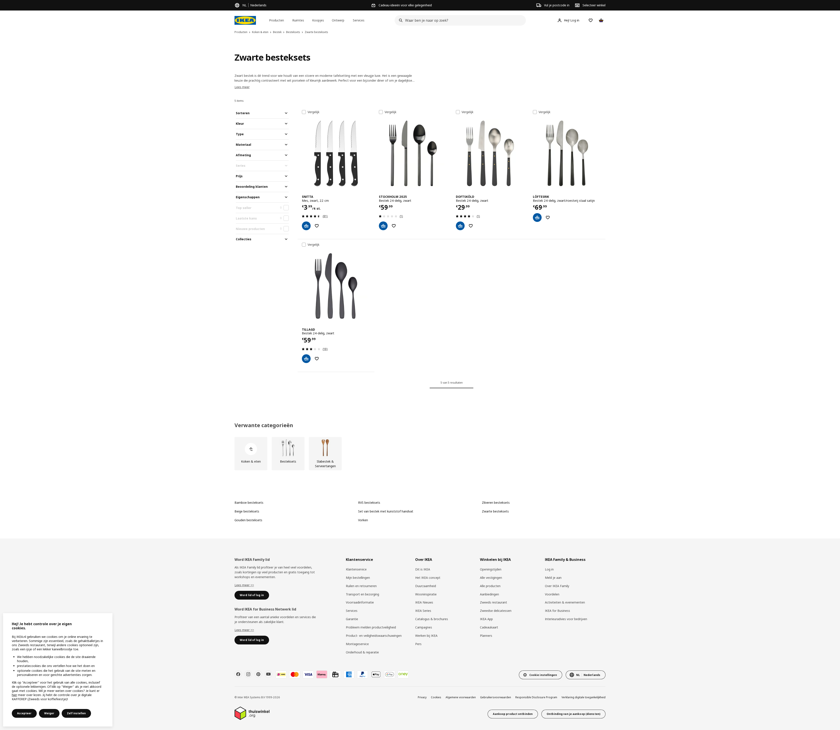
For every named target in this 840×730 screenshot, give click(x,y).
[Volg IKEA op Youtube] (268, 674)
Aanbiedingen (489, 594)
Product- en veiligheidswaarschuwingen (374, 635)
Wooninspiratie (426, 594)
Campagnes (423, 627)
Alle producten (490, 586)
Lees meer (242, 87)
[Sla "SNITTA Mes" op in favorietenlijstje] (316, 225)
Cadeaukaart (489, 627)
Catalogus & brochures (431, 619)
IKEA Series (423, 611)
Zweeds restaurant (493, 602)
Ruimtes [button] (298, 20)
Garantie (352, 619)
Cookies (436, 697)
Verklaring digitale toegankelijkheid (584, 697)
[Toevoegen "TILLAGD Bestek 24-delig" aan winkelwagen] (306, 358)
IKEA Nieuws (424, 602)
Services (351, 611)
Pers (418, 644)
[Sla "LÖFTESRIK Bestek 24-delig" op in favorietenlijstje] (547, 217)
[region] (57, 669)
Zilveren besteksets (496, 502)
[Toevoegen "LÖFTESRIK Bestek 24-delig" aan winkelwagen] (537, 217)
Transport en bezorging (362, 594)
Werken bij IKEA (426, 635)
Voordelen (552, 594)
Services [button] (358, 20)
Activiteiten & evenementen (565, 602)
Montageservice (357, 644)
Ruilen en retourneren (361, 586)
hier (14, 695)
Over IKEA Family (557, 586)
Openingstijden (490, 569)
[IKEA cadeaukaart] (335, 674)
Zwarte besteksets (495, 511)
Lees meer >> (244, 585)
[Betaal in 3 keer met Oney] (403, 674)
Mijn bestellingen (358, 578)
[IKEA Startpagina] (245, 20)
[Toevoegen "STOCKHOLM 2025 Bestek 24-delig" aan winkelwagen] (383, 225)
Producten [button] (276, 20)
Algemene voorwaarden (461, 697)
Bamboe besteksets (248, 502)
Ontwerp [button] (338, 20)
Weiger (49, 713)
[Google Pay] (389, 674)
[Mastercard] (294, 674)
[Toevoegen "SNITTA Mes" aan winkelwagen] (306, 225)
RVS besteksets (369, 502)
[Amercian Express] (348, 674)
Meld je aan (553, 578)
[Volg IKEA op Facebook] (238, 674)
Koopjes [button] (318, 20)
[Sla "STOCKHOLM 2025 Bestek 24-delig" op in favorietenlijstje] (393, 225)
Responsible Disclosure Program (536, 697)
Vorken (363, 520)
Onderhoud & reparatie (362, 652)
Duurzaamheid (425, 586)
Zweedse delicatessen (495, 611)
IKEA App (486, 619)
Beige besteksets (246, 511)
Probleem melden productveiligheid (371, 627)
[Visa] (308, 674)
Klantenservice (356, 569)
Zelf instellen (76, 713)
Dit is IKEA (422, 569)
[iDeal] (281, 674)
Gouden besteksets (248, 520)
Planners (486, 635)
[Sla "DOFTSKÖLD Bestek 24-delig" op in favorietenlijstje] (470, 225)
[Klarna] (321, 674)
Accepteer (24, 713)
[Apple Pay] (376, 674)
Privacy (422, 697)
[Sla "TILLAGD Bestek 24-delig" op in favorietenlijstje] (316, 358)
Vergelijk (313, 112)
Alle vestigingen (491, 578)
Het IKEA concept (427, 578)
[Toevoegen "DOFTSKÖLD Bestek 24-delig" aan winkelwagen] (460, 225)
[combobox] (459, 20)
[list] (420, 453)
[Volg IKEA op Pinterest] (258, 674)
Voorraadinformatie (360, 602)
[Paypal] (362, 674)
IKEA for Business (557, 611)
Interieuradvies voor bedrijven (566, 619)
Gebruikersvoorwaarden (495, 697)
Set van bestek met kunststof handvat (385, 511)
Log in (549, 569)
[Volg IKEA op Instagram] (248, 674)
